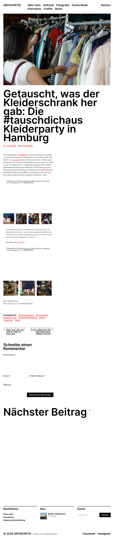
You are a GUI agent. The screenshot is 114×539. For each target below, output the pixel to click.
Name (7, 376)
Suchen (106, 5)
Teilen (17, 320)
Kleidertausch (10, 318)
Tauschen (8, 320)
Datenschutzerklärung (14, 520)
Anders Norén (50, 534)
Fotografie (62, 5)
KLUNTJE (46, 170)
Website (7, 385)
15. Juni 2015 (9, 146)
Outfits (48, 8)
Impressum (8, 517)
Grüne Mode (80, 5)
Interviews (34, 8)
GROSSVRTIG (12, 5)
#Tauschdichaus (22, 155)
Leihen (42, 318)
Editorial (48, 5)
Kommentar (9, 355)
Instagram (104, 533)
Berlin (59, 8)
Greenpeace (16, 160)
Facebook (89, 533)
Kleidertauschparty (28, 318)
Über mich (34, 5)
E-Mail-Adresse (37, 376)
